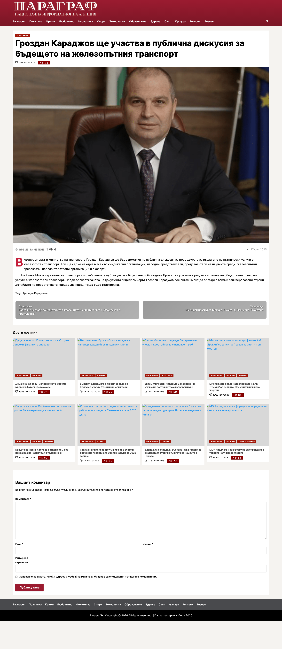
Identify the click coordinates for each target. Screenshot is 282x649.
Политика (35, 21)
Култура (180, 21)
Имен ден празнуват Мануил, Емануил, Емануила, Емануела (224, 308)
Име (19, 544)
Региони (195, 21)
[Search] (267, 21)
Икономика (85, 21)
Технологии (117, 21)
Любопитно (66, 21)
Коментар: (23, 498)
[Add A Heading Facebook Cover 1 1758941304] (55, 8)
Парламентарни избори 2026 (173, 615)
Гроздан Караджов (35, 293)
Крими (50, 21)
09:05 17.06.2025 (27, 62)
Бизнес (209, 21)
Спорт (101, 21)
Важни (36, 375)
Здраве (155, 21)
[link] (44, 359)
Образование (138, 21)
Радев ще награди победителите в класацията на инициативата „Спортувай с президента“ (69, 310)
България (19, 21)
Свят (167, 21)
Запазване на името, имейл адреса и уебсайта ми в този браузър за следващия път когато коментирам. (88, 576)
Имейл (148, 544)
